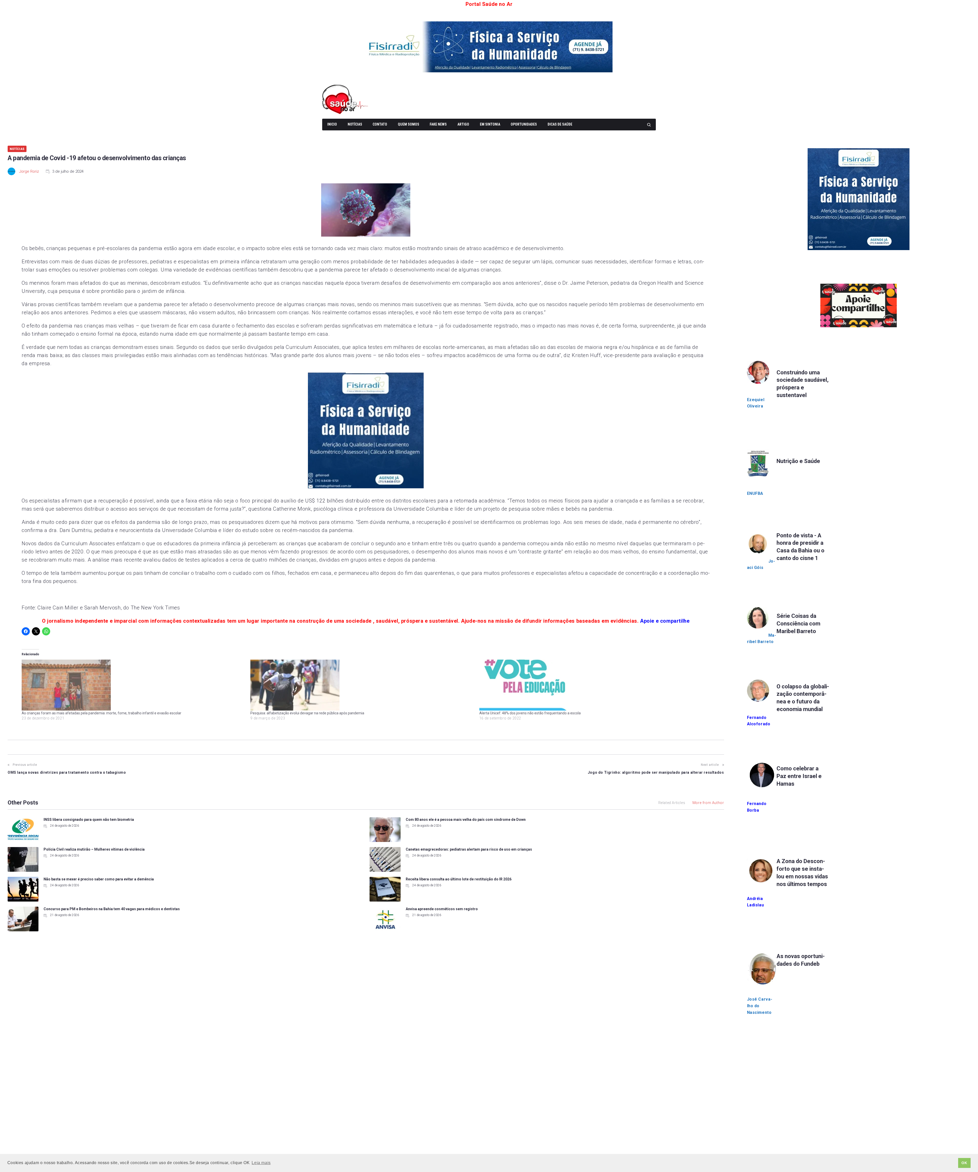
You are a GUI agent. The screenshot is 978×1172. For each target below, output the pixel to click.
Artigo (463, 124)
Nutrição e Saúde (798, 461)
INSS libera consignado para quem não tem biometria (89, 819)
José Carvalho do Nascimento (759, 1006)
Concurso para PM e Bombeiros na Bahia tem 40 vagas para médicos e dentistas (112, 909)
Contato (380, 124)
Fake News (438, 124)
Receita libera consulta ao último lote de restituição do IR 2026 (458, 879)
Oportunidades (524, 124)
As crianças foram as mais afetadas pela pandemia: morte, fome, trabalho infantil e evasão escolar (101, 713)
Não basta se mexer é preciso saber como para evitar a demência (99, 879)
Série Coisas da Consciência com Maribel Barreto (798, 623)
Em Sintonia (490, 124)
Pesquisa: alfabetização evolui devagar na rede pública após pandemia (307, 713)
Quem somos (408, 124)
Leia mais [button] (261, 1163)
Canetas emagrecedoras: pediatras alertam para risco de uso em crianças (469, 849)
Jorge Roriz (29, 171)
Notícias (355, 124)
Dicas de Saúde (560, 124)
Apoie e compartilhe (664, 621)
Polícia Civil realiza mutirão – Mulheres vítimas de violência (94, 849)
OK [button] (964, 1163)
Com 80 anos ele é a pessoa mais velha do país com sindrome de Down (466, 819)
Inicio (332, 124)
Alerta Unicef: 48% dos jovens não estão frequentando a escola (530, 713)
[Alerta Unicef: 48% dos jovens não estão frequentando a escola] (591, 685)
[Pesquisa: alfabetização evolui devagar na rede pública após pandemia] (362, 685)
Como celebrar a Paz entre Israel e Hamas (799, 776)
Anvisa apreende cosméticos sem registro (442, 909)
